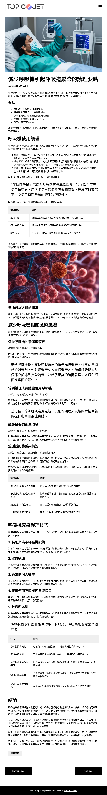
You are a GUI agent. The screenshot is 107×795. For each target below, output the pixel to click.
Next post (88, 770)
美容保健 (15, 753)
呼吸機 (11, 92)
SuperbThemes (70, 790)
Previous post (18, 770)
